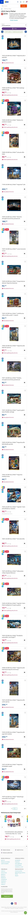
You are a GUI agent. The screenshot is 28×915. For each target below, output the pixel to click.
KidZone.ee (3, 882)
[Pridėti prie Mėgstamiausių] (25, 36)
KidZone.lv (3, 884)
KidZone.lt (3, 871)
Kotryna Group (4, 872)
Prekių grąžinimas (18, 863)
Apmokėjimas (17, 860)
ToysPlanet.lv (3, 881)
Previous (2, 827)
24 (24, 808)
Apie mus (3, 860)
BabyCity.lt (3, 874)
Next (25, 827)
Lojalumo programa (4, 863)
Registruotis (7, 896)
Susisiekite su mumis (19, 866)
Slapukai (16, 875)
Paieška (23, 6)
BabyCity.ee (3, 877)
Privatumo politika (18, 871)
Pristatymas (17, 861)
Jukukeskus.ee (4, 879)
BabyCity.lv (3, 876)
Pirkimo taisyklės (18, 865)
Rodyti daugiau (14, 20)
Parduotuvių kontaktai (5, 861)
